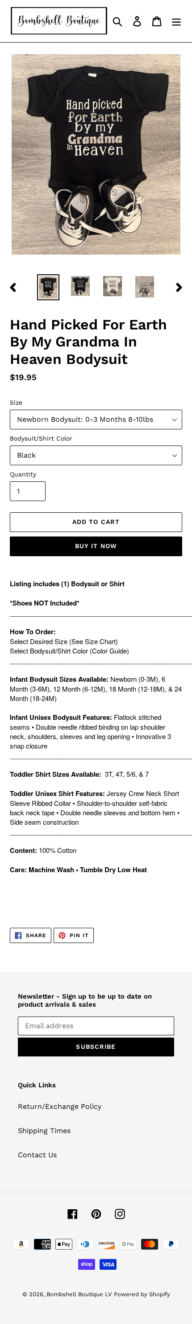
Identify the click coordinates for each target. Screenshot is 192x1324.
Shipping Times (44, 1130)
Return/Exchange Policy (59, 1106)
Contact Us (37, 1155)
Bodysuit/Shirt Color (41, 438)
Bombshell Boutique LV (79, 1294)
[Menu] (176, 21)
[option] (48, 287)
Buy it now (96, 546)
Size (16, 402)
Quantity (23, 474)
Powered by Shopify (142, 1294)
